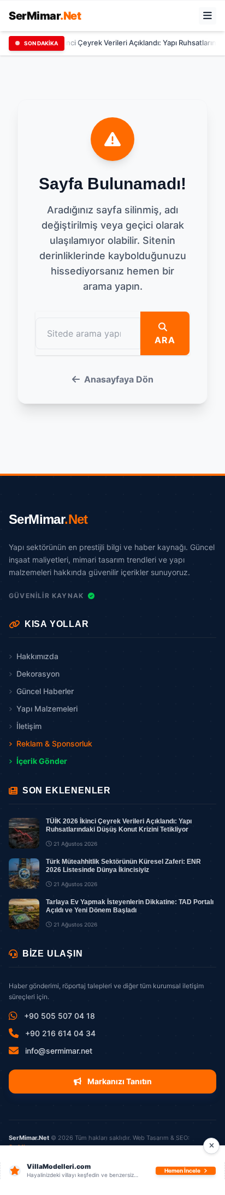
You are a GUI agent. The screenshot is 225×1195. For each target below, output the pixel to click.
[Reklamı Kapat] (211, 1146)
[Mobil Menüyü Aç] (207, 16)
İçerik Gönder (41, 761)
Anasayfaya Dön (118, 379)
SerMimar (45, 15)
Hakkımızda (37, 656)
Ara (165, 339)
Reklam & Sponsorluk (54, 743)
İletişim (29, 726)
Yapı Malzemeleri (47, 708)
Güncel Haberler (45, 691)
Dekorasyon (38, 673)
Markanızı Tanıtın (119, 1081)
